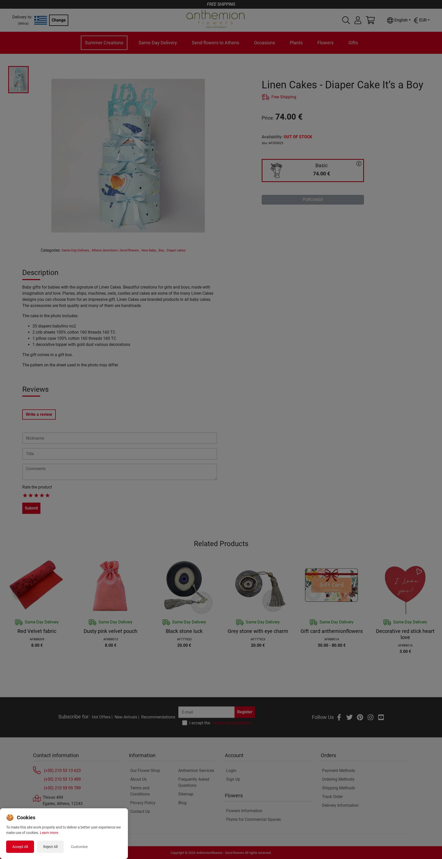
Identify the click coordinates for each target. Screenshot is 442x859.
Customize (79, 847)
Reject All (50, 847)
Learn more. (49, 833)
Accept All (20, 847)
